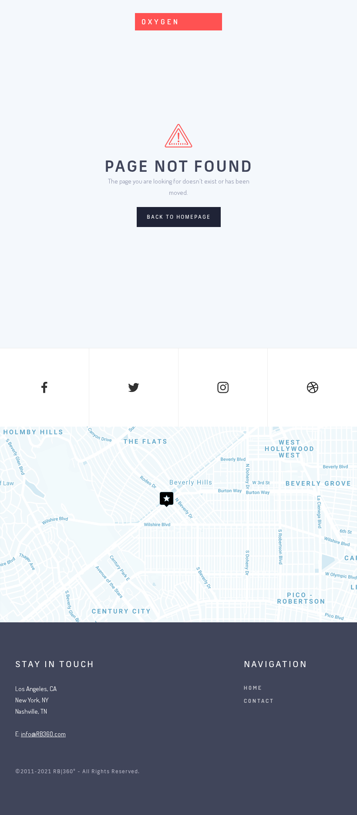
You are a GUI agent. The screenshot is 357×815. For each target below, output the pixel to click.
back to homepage (179, 217)
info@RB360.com (43, 734)
